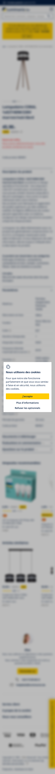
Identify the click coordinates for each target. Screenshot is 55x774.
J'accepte (28, 396)
